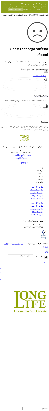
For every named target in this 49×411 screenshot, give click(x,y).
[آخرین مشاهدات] (46, 253)
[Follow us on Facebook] (26, 163)
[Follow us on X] (27, 163)
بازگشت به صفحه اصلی (40, 75)
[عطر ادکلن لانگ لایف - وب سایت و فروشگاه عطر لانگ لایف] (30, 316)
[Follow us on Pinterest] (24, 163)
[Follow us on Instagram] (22, 163)
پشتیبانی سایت (17, 243)
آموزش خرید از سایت (15, 9)
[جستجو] (46, 71)
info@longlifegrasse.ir (22, 155)
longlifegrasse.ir (22, 158)
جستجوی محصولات (40, 69)
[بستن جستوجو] (45, 264)
